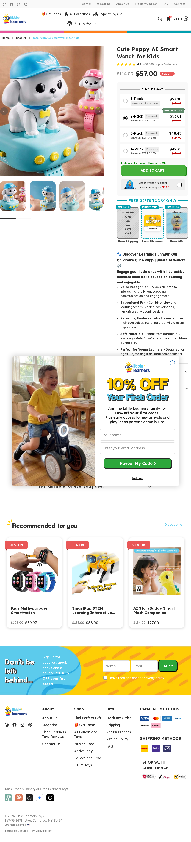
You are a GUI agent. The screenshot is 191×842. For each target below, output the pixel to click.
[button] (137, 464)
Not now (137, 478)
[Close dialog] (172, 363)
